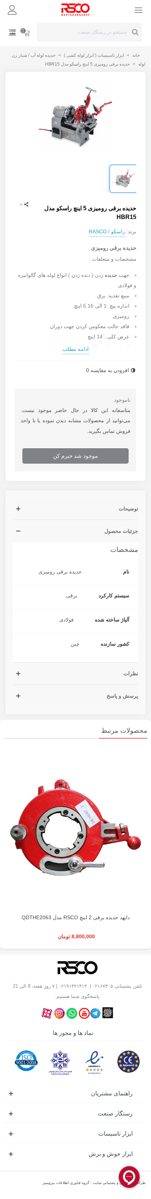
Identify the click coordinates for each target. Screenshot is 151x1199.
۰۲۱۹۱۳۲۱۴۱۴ (72, 986)
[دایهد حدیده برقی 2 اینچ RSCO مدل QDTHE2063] (75, 828)
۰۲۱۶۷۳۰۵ (102, 986)
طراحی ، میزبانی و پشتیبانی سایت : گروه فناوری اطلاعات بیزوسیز (94, 1183)
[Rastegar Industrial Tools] (75, 9)
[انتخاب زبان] (12, 32)
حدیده (111, 275)
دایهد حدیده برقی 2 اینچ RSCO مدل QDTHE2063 (76, 917)
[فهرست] (139, 9)
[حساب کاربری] (12, 9)
